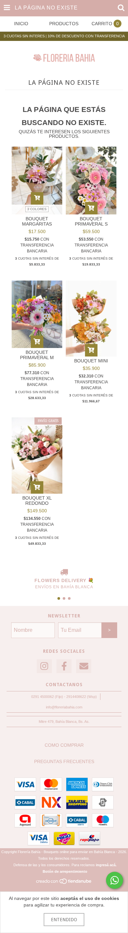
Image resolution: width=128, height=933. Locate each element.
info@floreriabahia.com (64, 707)
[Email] (83, 666)
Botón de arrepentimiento (65, 871)
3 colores (37, 209)
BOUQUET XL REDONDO (37, 500)
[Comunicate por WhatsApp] (114, 880)
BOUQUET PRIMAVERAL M (37, 355)
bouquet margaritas (37, 221)
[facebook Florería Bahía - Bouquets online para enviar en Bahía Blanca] (64, 666)
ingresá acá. (106, 865)
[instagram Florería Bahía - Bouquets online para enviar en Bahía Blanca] (44, 666)
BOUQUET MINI (91, 360)
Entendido (64, 919)
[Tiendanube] (64, 883)
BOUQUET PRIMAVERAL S (91, 221)
